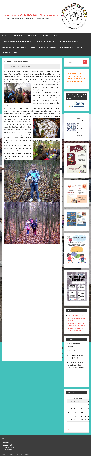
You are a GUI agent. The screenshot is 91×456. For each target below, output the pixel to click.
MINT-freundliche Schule (68, 41)
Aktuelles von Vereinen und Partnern (43, 47)
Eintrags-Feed (7, 445)
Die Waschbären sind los (75, 315)
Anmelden (6, 442)
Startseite (5, 36)
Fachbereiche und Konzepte (46, 41)
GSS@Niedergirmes (24, 66)
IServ (55, 36)
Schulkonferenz (65, 47)
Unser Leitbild (18, 36)
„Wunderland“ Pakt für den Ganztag (14, 47)
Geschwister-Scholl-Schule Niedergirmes (31, 15)
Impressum (6, 53)
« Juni (68, 429)
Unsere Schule (32, 36)
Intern (16, 53)
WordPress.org (7, 449)
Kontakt (79, 47)
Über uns (45, 36)
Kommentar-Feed (8, 447)
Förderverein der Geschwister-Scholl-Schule (17, 41)
